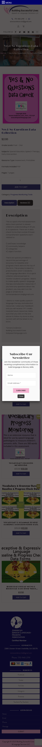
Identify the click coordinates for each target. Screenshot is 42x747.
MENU (9, 2)
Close (21, 396)
